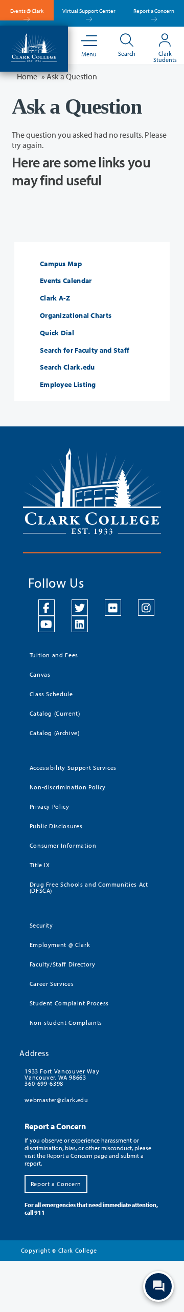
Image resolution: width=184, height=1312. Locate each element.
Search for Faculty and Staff (84, 350)
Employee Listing (68, 384)
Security (41, 925)
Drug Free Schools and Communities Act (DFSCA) (89, 887)
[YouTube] (46, 624)
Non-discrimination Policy (68, 787)
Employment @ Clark (60, 945)
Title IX (40, 865)
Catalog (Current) (55, 713)
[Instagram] (146, 607)
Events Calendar (66, 280)
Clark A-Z (55, 298)
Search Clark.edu (67, 367)
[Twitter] (80, 607)
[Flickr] (113, 607)
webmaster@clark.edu (56, 1100)
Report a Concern (153, 10)
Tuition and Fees (54, 655)
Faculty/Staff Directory (63, 964)
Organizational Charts (75, 315)
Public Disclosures (56, 826)
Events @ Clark (26, 10)
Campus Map (61, 264)
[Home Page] (34, 46)
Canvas (40, 674)
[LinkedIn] (80, 624)
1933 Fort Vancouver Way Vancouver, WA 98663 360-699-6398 (62, 1077)
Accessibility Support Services (73, 767)
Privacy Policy (50, 806)
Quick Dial (57, 333)
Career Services (52, 983)
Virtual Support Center (89, 10)
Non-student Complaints (66, 1022)
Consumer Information (63, 845)
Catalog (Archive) (55, 733)
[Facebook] (46, 607)
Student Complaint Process (69, 1003)
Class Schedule (51, 694)
